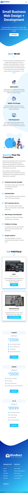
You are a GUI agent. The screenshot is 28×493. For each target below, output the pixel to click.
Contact (5, 478)
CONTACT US (14, 357)
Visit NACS (14, 284)
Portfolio (5, 473)
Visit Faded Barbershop (14, 317)
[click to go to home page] (5, 2)
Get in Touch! (14, 34)
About (5, 471)
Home (5, 468)
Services (5, 475)
